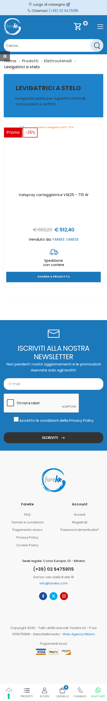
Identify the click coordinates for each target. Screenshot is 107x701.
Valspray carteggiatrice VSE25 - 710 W (53, 194)
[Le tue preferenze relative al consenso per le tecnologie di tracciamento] (8, 696)
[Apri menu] (100, 27)
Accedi (79, 514)
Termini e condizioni (27, 522)
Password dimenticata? (79, 529)
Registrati (79, 522)
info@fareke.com (54, 583)
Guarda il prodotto (53, 277)
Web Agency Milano (79, 634)
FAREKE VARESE (66, 239)
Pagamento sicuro (27, 529)
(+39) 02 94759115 (63, 10)
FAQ (27, 514)
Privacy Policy (81, 420)
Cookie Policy (27, 545)
